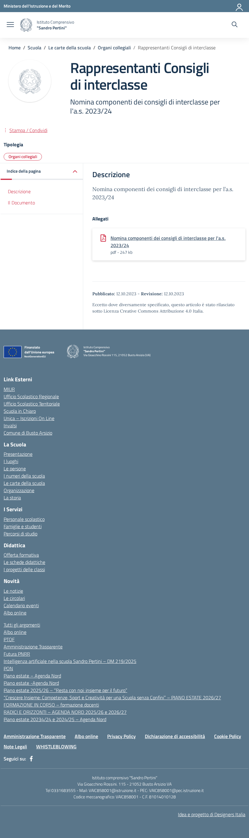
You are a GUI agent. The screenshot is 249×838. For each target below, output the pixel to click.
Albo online (15, 612)
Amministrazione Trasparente (33, 646)
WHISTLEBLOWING (56, 746)
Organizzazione (19, 490)
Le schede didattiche (24, 562)
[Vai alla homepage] (26, 25)
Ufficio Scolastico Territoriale (32, 403)
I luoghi (11, 461)
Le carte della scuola (24, 483)
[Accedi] (239, 6)
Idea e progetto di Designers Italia (211, 814)
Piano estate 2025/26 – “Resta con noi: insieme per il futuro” (65, 690)
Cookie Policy (227, 736)
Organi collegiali (23, 156)
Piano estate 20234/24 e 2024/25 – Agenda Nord (55, 719)
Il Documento (21, 202)
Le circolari (14, 598)
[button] (42, 171)
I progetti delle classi (24, 569)
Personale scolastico (24, 519)
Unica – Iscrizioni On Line (29, 418)
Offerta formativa (21, 554)
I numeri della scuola (24, 475)
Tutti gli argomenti (22, 624)
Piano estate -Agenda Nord (31, 683)
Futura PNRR (17, 653)
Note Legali (15, 746)
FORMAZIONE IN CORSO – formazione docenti (51, 704)
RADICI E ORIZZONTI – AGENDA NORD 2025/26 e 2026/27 (65, 712)
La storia (12, 497)
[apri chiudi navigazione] (10, 25)
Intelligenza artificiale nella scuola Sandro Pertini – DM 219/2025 (70, 661)
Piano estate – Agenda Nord (32, 675)
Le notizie (13, 591)
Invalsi (10, 425)
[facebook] (31, 758)
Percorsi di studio (20, 533)
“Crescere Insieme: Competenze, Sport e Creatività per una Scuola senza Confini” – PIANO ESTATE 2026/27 (112, 697)
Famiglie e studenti (23, 526)
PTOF (9, 639)
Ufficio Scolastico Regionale (31, 396)
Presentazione (18, 454)
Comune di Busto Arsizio (28, 432)
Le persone (15, 468)
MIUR (9, 389)
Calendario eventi (21, 605)
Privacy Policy (121, 736)
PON (8, 668)
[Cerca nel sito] (234, 25)
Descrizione (19, 191)
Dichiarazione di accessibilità (175, 736)
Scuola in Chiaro (20, 411)
